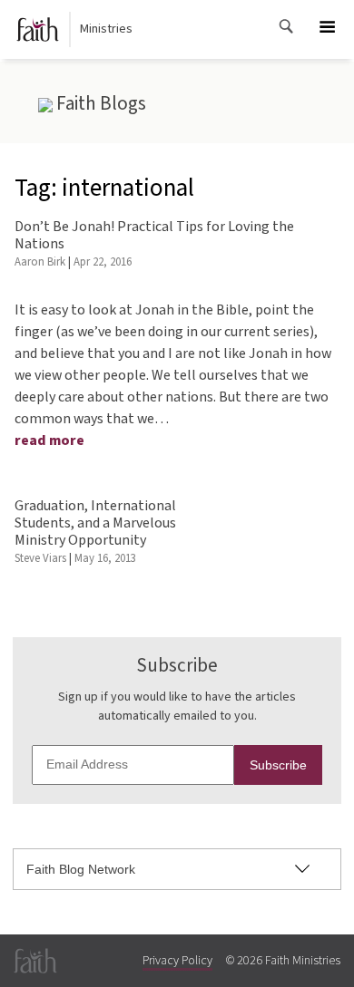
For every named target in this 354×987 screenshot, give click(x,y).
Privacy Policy (177, 961)
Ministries (106, 29)
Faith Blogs (99, 103)
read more (49, 440)
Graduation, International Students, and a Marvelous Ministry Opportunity (95, 523)
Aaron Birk (40, 262)
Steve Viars (40, 558)
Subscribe (278, 765)
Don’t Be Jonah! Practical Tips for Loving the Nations (154, 235)
